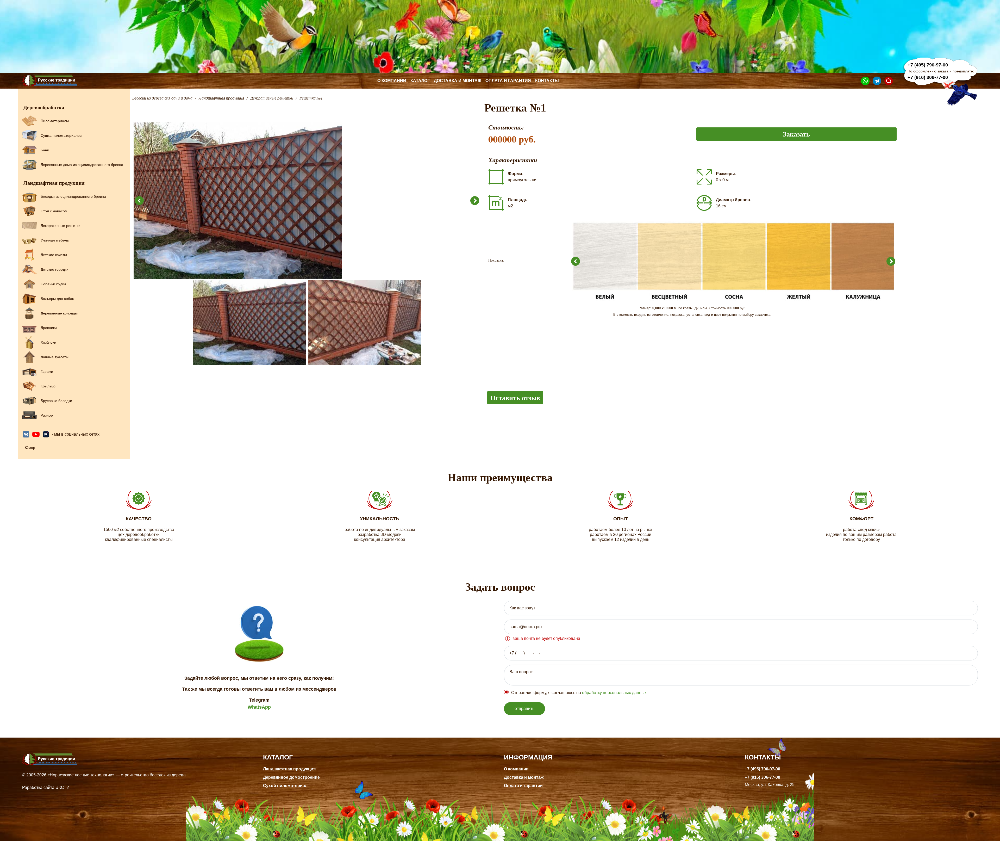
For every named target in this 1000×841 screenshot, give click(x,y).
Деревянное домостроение (291, 777)
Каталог (420, 80)
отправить (524, 708)
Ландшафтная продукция (289, 769)
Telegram (259, 700)
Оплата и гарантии (523, 785)
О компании (391, 80)
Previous (139, 200)
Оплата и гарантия (508, 80)
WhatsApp (259, 707)
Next (474, 200)
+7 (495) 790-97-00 (928, 64)
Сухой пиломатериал (285, 785)
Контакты (547, 80)
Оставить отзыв (515, 398)
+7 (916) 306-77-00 (928, 77)
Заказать (796, 134)
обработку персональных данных (614, 692)
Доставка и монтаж (457, 80)
